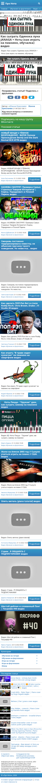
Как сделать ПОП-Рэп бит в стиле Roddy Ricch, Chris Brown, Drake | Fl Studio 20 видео (20, 305)
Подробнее (34, 179)
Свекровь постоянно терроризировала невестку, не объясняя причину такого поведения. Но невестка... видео (19, 245)
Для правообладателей (25, 758)
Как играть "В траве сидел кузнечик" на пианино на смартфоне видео (15, 355)
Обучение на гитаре (10, 656)
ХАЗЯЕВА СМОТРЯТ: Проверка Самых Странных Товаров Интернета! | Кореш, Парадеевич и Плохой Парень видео (21, 191)
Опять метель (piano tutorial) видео (20, 501)
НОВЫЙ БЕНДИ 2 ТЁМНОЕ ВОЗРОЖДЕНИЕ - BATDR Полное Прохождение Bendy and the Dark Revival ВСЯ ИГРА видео (19, 136)
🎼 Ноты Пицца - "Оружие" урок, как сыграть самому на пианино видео (19, 404)
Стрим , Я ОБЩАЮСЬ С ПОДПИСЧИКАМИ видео (14, 552)
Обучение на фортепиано (13, 658)
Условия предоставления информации (17, 780)
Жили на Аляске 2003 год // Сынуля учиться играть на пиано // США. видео (20, 454)
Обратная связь (7, 756)
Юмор (4, 666)
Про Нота (10, 3)
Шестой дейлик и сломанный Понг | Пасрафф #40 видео (20, 607)
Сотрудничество (23, 754)
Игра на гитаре (8, 661)
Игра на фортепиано (10, 663)
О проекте (5, 754)
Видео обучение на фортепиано (12, 181)
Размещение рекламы (25, 756)
